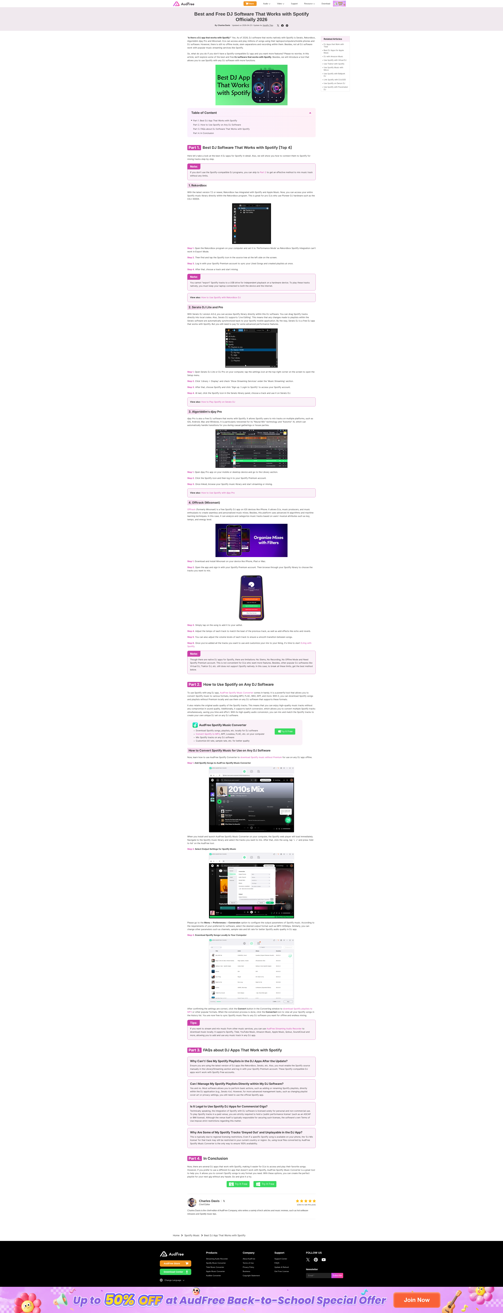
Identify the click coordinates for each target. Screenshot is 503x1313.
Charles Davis (224, 25)
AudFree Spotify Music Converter (236, 692)
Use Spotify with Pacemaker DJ (336, 88)
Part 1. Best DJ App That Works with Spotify (215, 120)
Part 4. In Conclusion (203, 133)
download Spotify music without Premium (261, 757)
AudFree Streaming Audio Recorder (284, 1028)
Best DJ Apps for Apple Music (334, 51)
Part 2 (263, 172)
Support (294, 3)
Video (279, 3)
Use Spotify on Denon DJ (334, 83)
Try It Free (286, 731)
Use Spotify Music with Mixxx (333, 68)
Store (251, 3)
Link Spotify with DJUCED (335, 79)
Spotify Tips (268, 25)
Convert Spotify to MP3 (208, 734)
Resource (308, 3)
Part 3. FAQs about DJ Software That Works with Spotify (221, 129)
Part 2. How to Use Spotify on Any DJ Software (217, 124)
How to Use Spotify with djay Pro (218, 492)
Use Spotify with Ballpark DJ (334, 74)
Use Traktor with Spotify (334, 64)
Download (326, 3)
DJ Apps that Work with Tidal (334, 45)
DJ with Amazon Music (333, 56)
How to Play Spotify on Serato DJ (218, 402)
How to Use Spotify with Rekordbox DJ (221, 297)
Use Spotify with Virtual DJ (335, 60)
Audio (265, 3)
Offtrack (191, 509)
